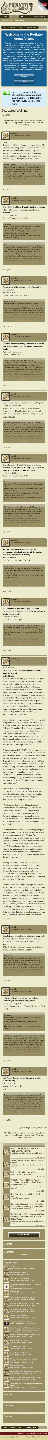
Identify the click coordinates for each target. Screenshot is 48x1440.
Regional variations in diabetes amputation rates (25, 1334)
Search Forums (7, 20)
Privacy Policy (42, 1434)
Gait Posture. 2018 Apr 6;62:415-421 (17, 560)
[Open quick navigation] (45, 27)
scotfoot (12, 1288)
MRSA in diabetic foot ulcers (19, 1340)
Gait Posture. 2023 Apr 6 (12, 619)
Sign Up (41, 145)
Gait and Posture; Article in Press (16, 218)
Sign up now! (24, 1235)
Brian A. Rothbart (15, 1323)
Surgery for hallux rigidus (18, 1272)
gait (8, 115)
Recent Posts (19, 20)
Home (5, 16)
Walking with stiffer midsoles (22, 1172)
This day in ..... (14, 1266)
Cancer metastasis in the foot (19, 1278)
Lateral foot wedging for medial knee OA (22, 1297)
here (34, 100)
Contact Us (20, 1434)
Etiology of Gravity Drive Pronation (21, 1322)
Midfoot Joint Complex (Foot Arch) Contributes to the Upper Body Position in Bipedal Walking (27, 1182)
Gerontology (27, 1174)
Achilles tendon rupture (17, 1365)
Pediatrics (26, 1198)
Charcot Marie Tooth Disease (19, 1353)
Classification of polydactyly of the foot (22, 1309)
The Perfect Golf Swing (17, 1346)
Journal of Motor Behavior (13, 354)
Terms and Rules (31, 1437)
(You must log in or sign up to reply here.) (33, 1128)
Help (27, 1434)
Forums (14, 17)
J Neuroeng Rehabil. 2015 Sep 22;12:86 (18, 295)
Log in (24, 81)
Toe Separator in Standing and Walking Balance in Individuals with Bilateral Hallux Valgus (27, 1216)
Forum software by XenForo (10, 1437)
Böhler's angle (14, 1291)
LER (4, 1089)
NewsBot (14, 133)
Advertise (33, 1434)
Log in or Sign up (39, 16)
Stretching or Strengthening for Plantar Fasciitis (25, 1303)
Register (24, 76)
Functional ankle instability (18, 1315)
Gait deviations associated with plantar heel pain (25, 1371)
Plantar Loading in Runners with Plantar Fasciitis (25, 1377)
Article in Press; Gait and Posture (16, 475)
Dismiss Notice (44, 92)
